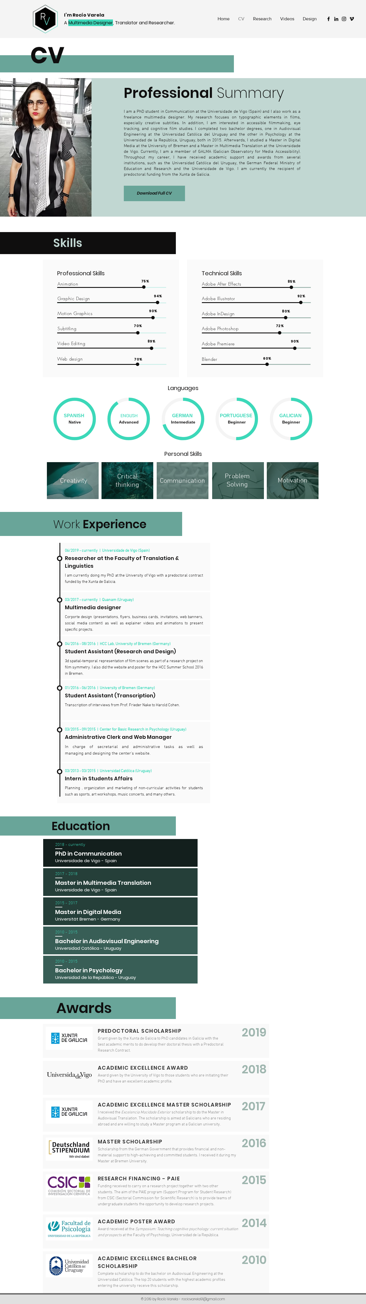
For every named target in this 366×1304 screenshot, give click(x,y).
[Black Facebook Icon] (328, 19)
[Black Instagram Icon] (344, 19)
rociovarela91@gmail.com (203, 1299)
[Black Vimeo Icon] (352, 19)
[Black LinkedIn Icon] (336, 19)
